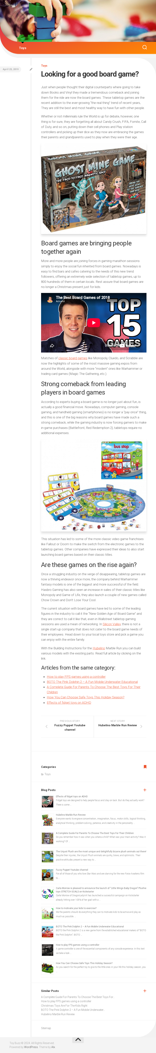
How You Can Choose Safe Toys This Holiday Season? (85, 697)
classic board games (72, 358)
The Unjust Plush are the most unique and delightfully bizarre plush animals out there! (101, 851)
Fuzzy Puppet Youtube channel (72, 870)
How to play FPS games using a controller (76, 677)
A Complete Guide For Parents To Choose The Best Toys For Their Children (95, 833)
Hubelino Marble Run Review (71, 815)
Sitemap (46, 1028)
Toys (22, 48)
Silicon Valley (112, 624)
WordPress (31, 1047)
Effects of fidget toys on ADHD (69, 702)
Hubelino (99, 648)
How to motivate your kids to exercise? (76, 908)
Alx (53, 1047)
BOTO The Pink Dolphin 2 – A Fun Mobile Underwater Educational (92, 682)
